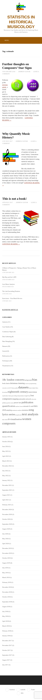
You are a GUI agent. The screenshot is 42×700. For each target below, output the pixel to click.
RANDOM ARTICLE (10, 310)
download (4, 392)
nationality (22, 399)
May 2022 (5, 475)
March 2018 (6, 626)
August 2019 (6, 563)
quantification (8, 406)
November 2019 (7, 553)
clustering (21, 383)
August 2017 (6, 660)
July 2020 (5, 534)
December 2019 (7, 548)
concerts (4, 388)
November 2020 (7, 514)
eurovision (32, 392)
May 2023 (5, 451)
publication (27, 402)
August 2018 (6, 606)
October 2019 (6, 558)
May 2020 (5, 538)
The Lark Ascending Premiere (11, 291)
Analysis (5, 322)
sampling (9, 410)
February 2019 (6, 582)
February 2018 (6, 631)
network (28, 399)
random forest (19, 406)
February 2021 (6, 505)
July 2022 (5, 471)
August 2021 (6, 495)
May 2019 (5, 572)
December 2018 (7, 587)
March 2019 (6, 577)
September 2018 (7, 602)
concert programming (30, 383)
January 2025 (6, 437)
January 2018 (6, 636)
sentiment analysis (17, 410)
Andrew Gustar (24, 71)
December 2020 (7, 509)
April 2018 (5, 621)
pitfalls (4, 402)
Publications (6, 356)
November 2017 (7, 645)
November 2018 (7, 592)
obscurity (33, 399)
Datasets (4, 346)
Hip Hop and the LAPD (9, 277)
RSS (22, 693)
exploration (5, 395)
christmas (13, 383)
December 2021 (7, 485)
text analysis (30, 414)
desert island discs (33, 388)
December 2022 (7, 466)
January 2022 (6, 480)
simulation (25, 410)
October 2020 (6, 519)
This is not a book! (14, 198)
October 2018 (6, 597)
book (3, 383)
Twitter (33, 689)
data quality (15, 388)
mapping (15, 399)
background (28, 380)
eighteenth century (18, 391)
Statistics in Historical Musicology (21, 22)
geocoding (14, 395)
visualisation (16, 419)
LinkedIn (22, 689)
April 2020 (5, 543)
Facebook (12, 689)
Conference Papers (7, 331)
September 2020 (7, 524)
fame (10, 395)
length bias (27, 395)
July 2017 (5, 665)
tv (9, 419)
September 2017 (7, 655)
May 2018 (5, 616)
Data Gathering (6, 336)
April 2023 (5, 456)
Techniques (5, 361)
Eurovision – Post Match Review (12, 298)
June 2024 (5, 446)
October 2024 (6, 441)
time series (5, 419)
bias (34, 379)
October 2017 (6, 650)
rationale (25, 406)
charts (7, 383)
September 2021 (7, 490)
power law (17, 403)
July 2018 (5, 611)
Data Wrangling (7, 341)
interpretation (20, 395)
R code (31, 406)
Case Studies (6, 327)
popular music (9, 402)
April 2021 (5, 500)
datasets (23, 387)
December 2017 (7, 640)
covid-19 (9, 388)
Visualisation (6, 366)
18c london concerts (13, 379)
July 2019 (5, 568)
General (4, 351)
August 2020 (6, 529)
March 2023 (6, 461)
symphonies (18, 414)
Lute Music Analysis (8, 284)
